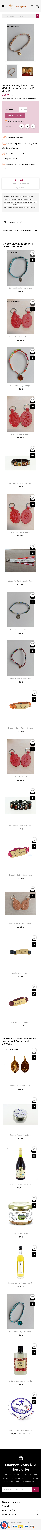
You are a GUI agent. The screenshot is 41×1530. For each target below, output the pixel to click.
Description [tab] (20, 180)
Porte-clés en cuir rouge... (20, 337)
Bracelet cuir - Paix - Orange (20, 728)
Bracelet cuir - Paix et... (20, 973)
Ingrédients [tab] (20, 187)
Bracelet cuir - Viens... (20, 1022)
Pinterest (33, 126)
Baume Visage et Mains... (20, 1135)
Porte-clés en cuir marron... (20, 924)
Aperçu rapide (32, 260)
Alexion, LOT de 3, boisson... (20, 1184)
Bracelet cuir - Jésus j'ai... (20, 875)
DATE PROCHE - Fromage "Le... (20, 1430)
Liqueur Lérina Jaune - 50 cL (20, 1283)
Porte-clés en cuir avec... (20, 777)
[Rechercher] (37, 16)
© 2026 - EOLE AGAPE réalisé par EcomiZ (20, 1523)
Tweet (27, 126)
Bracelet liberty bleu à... (20, 630)
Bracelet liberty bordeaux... (20, 679)
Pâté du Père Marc (20, 1233)
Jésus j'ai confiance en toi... (20, 581)
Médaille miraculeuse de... (20, 1086)
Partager (21, 126)
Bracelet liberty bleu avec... (20, 288)
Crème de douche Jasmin (20, 1381)
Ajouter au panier (14, 115)
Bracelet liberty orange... (20, 386)
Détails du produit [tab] (20, 184)
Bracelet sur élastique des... (20, 483)
